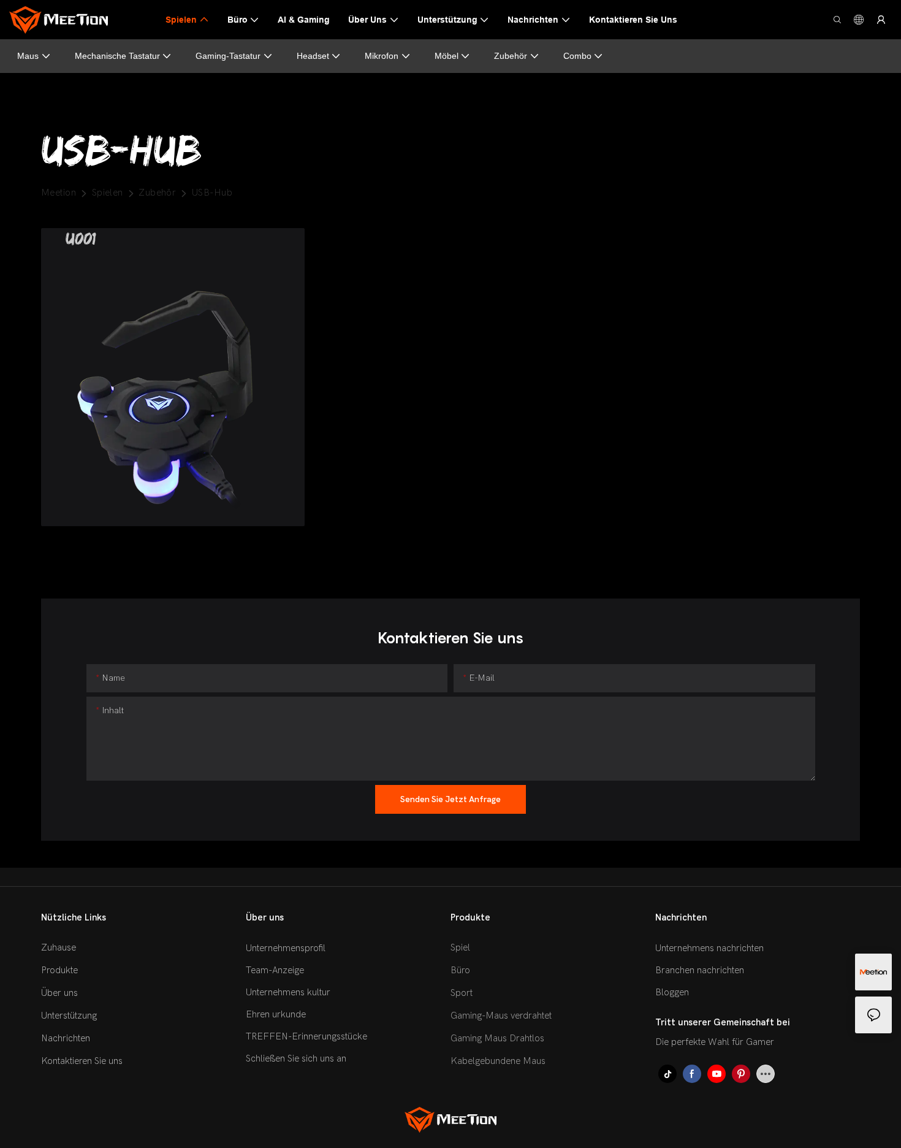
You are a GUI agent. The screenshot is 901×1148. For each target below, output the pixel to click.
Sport (461, 992)
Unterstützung (69, 1015)
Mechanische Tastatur (117, 56)
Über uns (59, 992)
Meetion (58, 192)
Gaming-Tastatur (228, 56)
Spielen (107, 192)
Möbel (446, 56)
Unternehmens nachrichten (709, 948)
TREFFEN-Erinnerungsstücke (306, 1036)
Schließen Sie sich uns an (296, 1058)
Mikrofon (381, 56)
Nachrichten (65, 1038)
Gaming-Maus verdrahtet (501, 1015)
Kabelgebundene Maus (498, 1060)
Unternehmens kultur (288, 992)
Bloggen (672, 992)
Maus (28, 56)
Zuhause (58, 947)
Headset (313, 56)
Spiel (460, 947)
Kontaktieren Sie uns (82, 1060)
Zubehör (510, 56)
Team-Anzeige (275, 970)
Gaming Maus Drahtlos (497, 1038)
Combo (577, 56)
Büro (460, 970)
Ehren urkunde (276, 1014)
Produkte (59, 970)
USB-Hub (212, 192)
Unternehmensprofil (285, 948)
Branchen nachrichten (699, 970)
